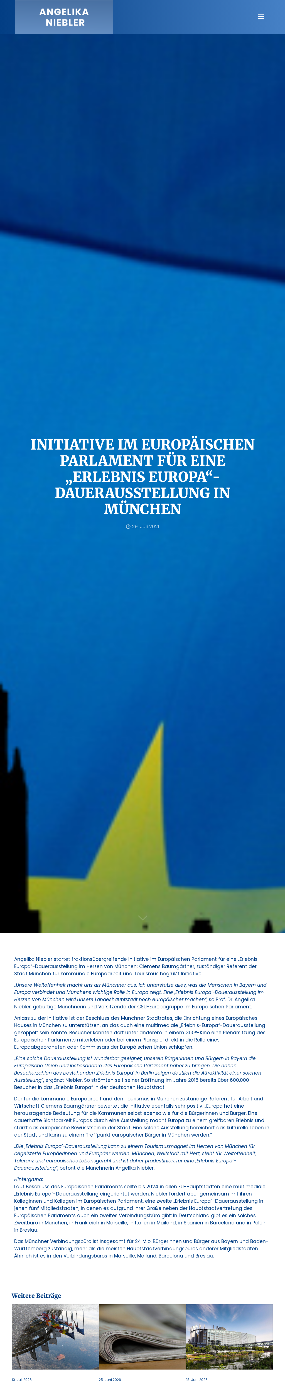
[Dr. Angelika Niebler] (64, 16)
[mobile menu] (261, 16)
